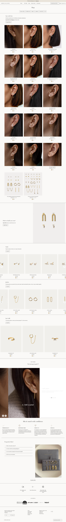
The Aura (33, 108)
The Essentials (52, 137)
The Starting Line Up (52, 108)
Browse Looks (33, 3)
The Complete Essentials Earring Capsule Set (13, 196)
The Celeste (13, 137)
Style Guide (29, 512)
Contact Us (41, 512)
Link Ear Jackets (49, 310)
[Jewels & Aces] (5, 3)
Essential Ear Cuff (11, 353)
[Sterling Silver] (14, 52)
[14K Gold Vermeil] (13, 52)
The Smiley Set (33, 78)
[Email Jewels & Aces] (51, 511)
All (45, 11)
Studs (33, 11)
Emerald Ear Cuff (55, 353)
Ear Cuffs (41, 11)
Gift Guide (25, 3)
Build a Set (28, 11)
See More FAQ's (33, 480)
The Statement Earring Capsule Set (52, 78)
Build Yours (5, 225)
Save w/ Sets (22, 11)
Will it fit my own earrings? (10, 454)
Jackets (36, 11)
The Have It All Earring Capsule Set (33, 196)
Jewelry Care (41, 511)
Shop (21, 3)
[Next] (64, 267)
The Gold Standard (33, 137)
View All (7, 251)
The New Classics (13, 108)
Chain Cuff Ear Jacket (16, 310)
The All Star (13, 49)
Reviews (29, 514)
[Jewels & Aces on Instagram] (52, 511)
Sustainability (30, 511)
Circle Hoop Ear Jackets (33, 310)
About (29, 3)
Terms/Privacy (41, 513)
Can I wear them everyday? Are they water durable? (14, 451)
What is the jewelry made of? (11, 445)
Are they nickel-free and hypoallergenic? (12, 448)
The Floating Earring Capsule (52, 49)
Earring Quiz (38, 3)
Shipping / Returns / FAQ (43, 510)
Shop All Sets (8, 22)
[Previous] (1, 267)
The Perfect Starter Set (13, 78)
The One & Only (33, 49)
